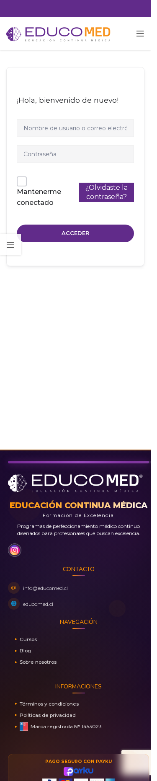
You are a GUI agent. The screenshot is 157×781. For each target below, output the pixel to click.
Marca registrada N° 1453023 (66, 726)
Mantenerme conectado (39, 197)
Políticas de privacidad (48, 715)
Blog (25, 650)
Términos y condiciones (49, 704)
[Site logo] (58, 33)
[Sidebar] (10, 244)
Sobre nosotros (38, 662)
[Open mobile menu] (140, 33)
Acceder (75, 233)
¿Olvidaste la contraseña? (106, 192)
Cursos (28, 639)
